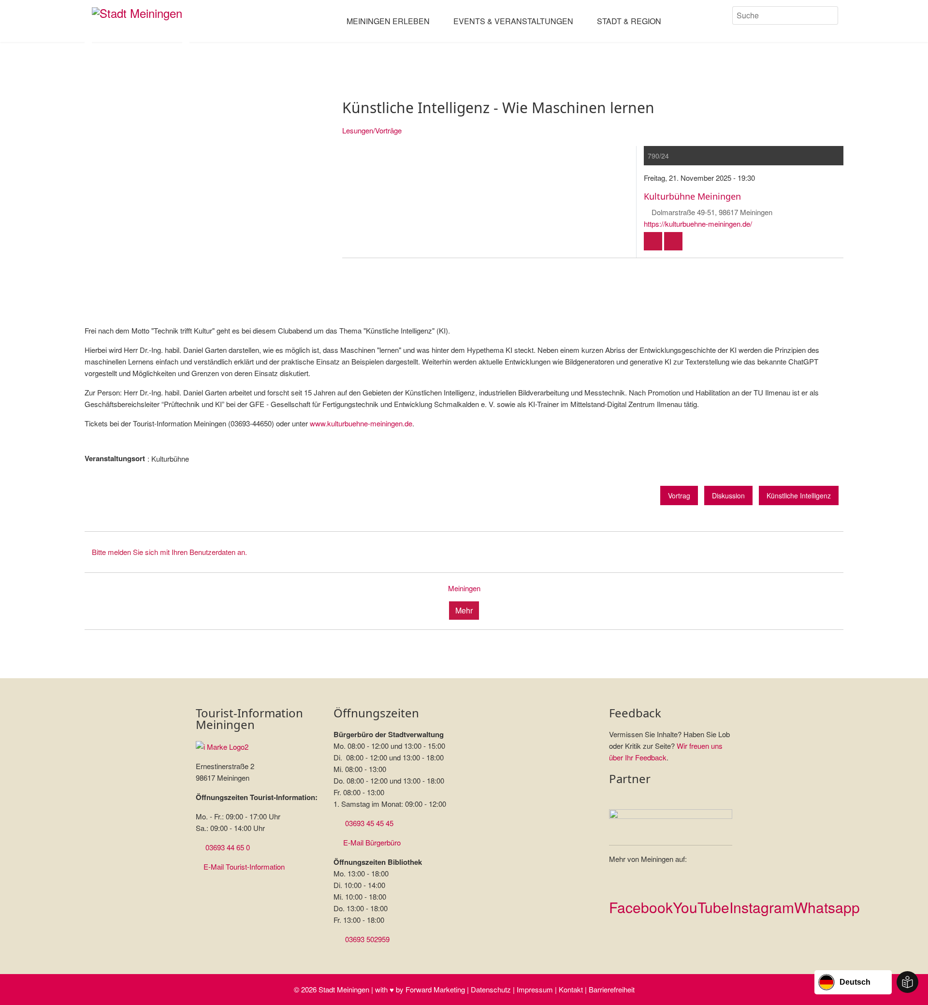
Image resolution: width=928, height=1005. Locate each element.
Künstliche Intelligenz (799, 495)
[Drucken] (673, 241)
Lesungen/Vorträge (372, 130)
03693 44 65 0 (227, 847)
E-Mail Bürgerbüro (372, 842)
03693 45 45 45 (369, 823)
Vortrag (679, 495)
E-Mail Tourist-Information (244, 866)
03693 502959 (367, 939)
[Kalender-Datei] (653, 241)
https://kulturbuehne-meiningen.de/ (698, 223)
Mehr (464, 610)
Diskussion (728, 495)
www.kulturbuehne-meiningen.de (361, 423)
